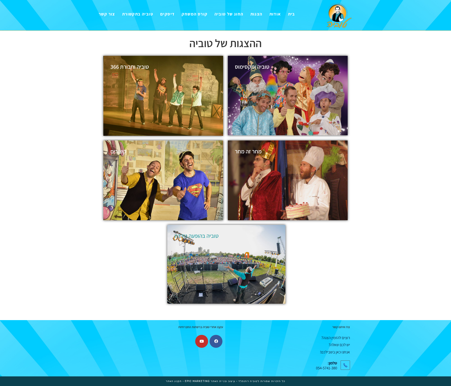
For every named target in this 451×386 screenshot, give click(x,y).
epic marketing (197, 381)
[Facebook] (216, 341)
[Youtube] (201, 341)
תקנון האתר (174, 381)
